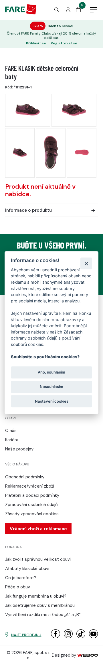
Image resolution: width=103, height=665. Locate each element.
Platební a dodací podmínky (32, 495)
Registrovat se (64, 43)
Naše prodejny (19, 449)
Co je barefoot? (20, 578)
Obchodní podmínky (24, 477)
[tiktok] (80, 636)
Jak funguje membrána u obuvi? (35, 596)
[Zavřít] (86, 263)
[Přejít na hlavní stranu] (20, 13)
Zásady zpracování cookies (32, 514)
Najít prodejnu (26, 634)
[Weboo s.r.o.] (87, 655)
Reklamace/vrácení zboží (29, 486)
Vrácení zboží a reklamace (38, 529)
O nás (11, 430)
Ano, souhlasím (51, 372)
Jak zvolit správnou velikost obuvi (38, 559)
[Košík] (78, 11)
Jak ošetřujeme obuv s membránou (40, 605)
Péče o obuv (17, 587)
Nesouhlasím (51, 386)
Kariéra (11, 440)
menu (93, 10)
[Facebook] (55, 636)
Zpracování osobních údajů (31, 504)
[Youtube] (93, 636)
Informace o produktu (28, 210)
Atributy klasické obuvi (27, 568)
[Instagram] (68, 636)
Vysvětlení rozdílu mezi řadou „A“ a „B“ (43, 614)
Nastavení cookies (51, 401)
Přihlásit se (36, 43)
